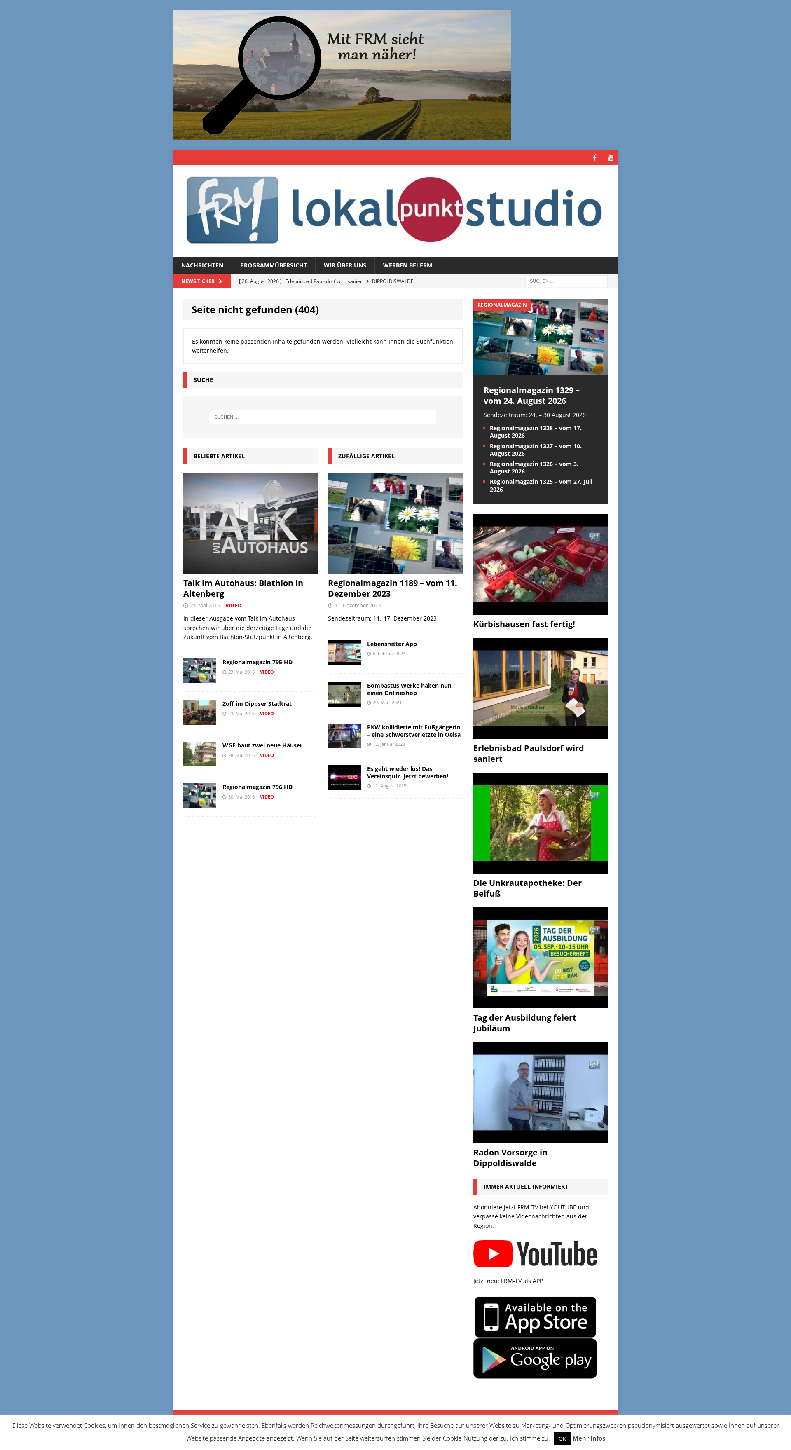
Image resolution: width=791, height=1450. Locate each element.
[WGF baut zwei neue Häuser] (199, 762)
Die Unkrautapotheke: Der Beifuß (527, 888)
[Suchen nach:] (566, 281)
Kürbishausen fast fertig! (524, 624)
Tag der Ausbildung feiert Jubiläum (524, 1023)
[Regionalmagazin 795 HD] (199, 678)
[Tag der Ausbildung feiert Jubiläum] (540, 1003)
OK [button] (562, 1438)
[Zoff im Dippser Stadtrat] (199, 720)
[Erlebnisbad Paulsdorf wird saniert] (540, 734)
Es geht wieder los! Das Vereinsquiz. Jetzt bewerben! (407, 772)
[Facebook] (594, 157)
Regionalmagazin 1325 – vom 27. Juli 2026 (541, 485)
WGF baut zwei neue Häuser (262, 745)
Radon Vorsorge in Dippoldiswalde (510, 1158)
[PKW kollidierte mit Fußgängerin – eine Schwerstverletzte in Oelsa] (344, 743)
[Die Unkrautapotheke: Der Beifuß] (540, 868)
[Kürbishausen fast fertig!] (540, 610)
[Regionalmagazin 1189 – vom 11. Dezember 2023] (395, 569)
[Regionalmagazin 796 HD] (199, 803)
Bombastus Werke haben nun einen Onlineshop (409, 689)
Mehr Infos (589, 1438)
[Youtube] (611, 157)
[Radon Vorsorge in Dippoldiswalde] (540, 1138)
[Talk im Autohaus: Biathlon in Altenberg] (250, 569)
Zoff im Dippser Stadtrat (257, 703)
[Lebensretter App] (344, 660)
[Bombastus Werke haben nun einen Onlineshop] (344, 701)
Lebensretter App (392, 644)
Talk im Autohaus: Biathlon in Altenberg (243, 588)
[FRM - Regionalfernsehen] (395, 211)
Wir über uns (345, 265)
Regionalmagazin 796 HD (257, 787)
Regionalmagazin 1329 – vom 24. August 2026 (532, 395)
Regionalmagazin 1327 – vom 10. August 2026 (536, 449)
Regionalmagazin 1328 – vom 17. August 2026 (536, 431)
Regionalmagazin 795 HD (257, 662)
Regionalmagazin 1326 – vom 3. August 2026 (534, 467)
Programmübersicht (273, 265)
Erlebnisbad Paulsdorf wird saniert (528, 753)
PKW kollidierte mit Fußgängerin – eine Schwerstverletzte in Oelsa (414, 730)
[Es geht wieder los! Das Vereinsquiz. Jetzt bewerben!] (344, 785)
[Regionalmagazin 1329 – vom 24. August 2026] (540, 369)
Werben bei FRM (407, 265)
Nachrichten (202, 265)
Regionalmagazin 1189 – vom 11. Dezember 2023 (392, 588)
